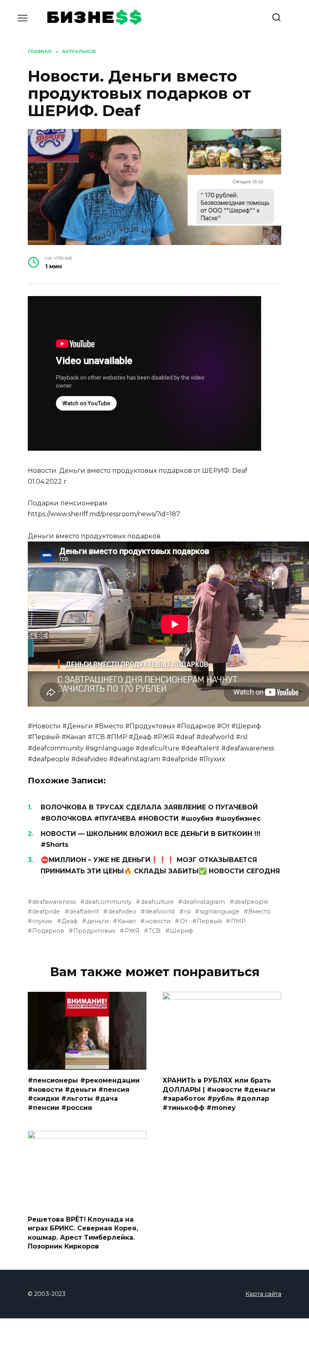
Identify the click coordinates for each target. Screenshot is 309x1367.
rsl (187, 911)
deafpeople (251, 901)
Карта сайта (263, 1294)
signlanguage (219, 911)
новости (158, 921)
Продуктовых (94, 930)
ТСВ (154, 930)
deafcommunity (108, 901)
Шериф (181, 930)
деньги (97, 921)
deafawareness (54, 901)
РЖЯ (132, 930)
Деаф (70, 921)
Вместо (259, 911)
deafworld (160, 911)
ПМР (238, 921)
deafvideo (122, 911)
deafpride (46, 911)
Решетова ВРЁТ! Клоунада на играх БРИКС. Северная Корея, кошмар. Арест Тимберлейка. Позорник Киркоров (83, 1233)
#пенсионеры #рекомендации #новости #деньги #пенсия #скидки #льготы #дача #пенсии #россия (84, 1094)
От (183, 921)
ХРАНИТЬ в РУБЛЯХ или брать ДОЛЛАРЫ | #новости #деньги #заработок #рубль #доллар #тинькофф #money (219, 1094)
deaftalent (84, 911)
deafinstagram (204, 901)
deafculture (157, 901)
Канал (126, 921)
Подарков (48, 930)
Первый (209, 921)
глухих (42, 921)
